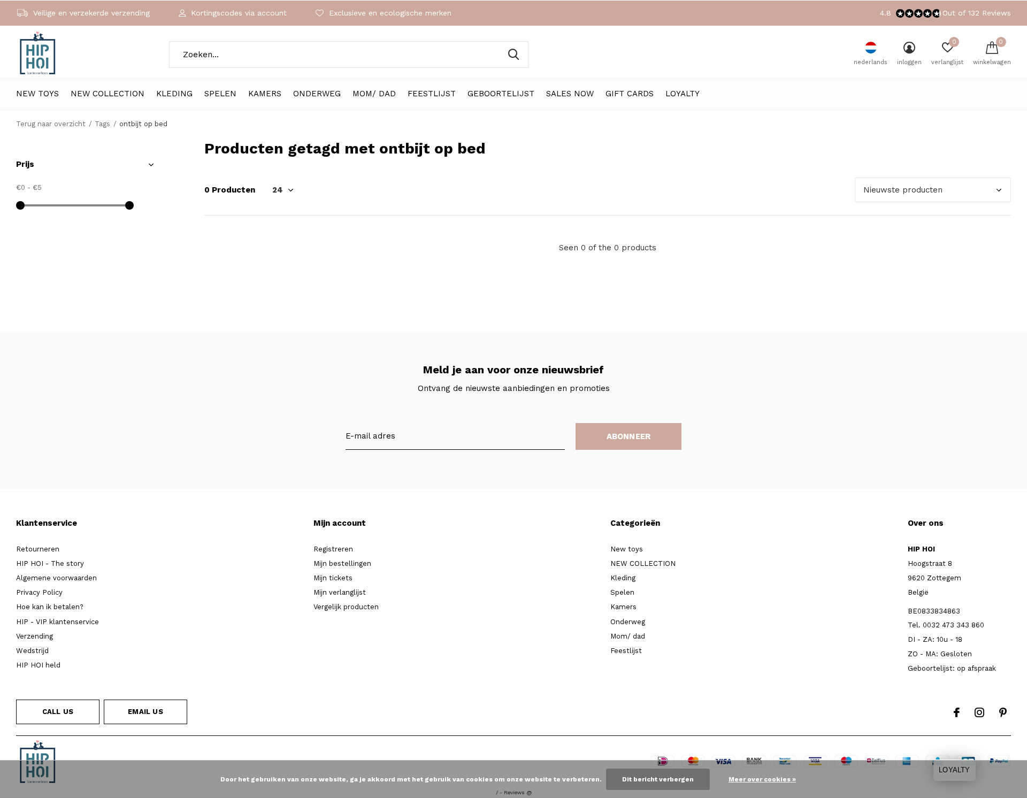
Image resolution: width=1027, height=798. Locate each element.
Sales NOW (570, 93)
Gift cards (630, 93)
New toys (37, 93)
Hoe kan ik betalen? (49, 607)
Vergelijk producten (346, 607)
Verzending (34, 636)
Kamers (264, 93)
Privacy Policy (39, 592)
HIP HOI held (38, 665)
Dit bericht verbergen (658, 779)
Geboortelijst (500, 93)
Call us (57, 712)
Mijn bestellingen (342, 563)
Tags (102, 124)
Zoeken (513, 54)
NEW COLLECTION (107, 93)
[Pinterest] (1003, 712)
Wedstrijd (32, 651)
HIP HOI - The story (50, 563)
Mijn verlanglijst (339, 592)
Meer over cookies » (762, 779)
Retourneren (37, 549)
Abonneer (629, 436)
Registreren (333, 549)
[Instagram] (979, 712)
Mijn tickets (332, 578)
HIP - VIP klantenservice (57, 622)
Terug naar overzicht (51, 124)
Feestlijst (432, 93)
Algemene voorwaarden (56, 578)
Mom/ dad (374, 93)
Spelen (220, 93)
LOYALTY (682, 93)
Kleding (174, 93)
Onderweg (317, 93)
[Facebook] (957, 712)
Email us (145, 712)
